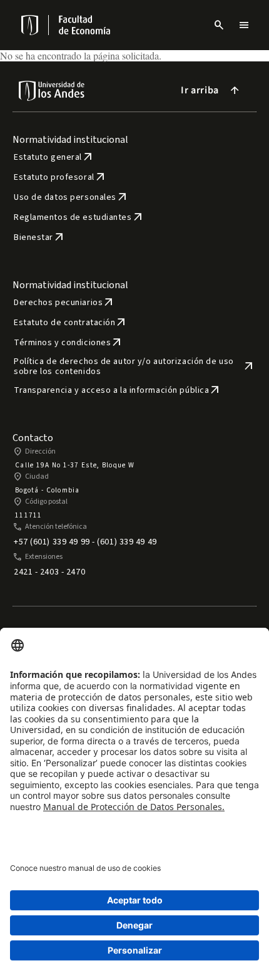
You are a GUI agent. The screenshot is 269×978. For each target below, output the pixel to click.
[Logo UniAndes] (29, 25)
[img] (31, 25)
